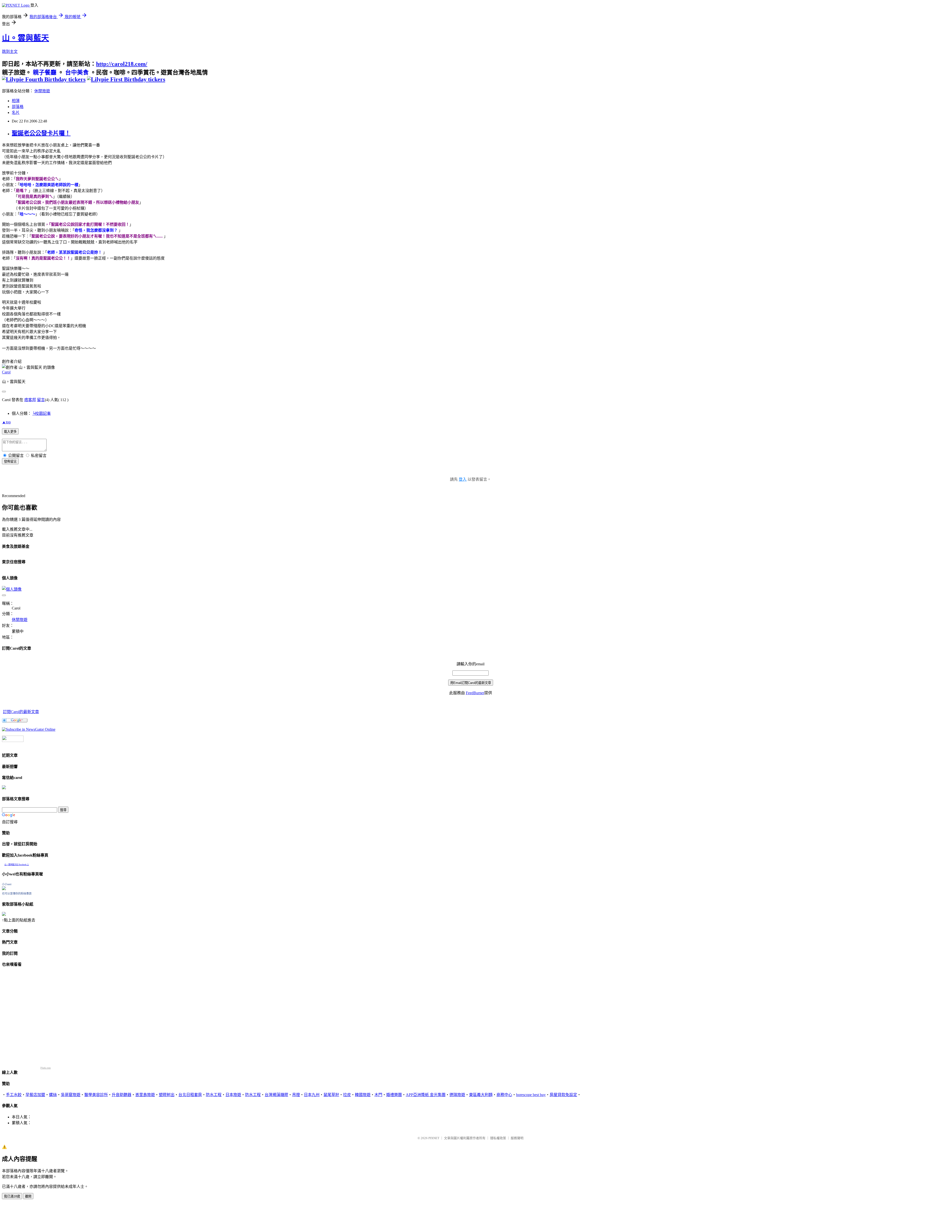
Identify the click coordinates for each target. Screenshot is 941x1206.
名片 (16, 112)
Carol (6, 372)
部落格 (18, 107)
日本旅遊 (233, 1095)
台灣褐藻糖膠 (276, 1095)
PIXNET (433, 1138)
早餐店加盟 (35, 1095)
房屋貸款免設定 (563, 1095)
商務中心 (504, 1095)
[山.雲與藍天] (28, 729)
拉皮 (347, 1095)
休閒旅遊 (42, 91)
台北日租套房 (190, 1095)
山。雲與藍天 (25, 38)
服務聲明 (517, 1138)
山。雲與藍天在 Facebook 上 (16, 864)
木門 (378, 1095)
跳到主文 (10, 51)
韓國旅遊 (363, 1095)
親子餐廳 (44, 72)
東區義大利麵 (481, 1095)
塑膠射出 (166, 1095)
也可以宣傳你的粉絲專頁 (17, 893)
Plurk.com (45, 1067)
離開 (28, 1196)
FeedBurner (475, 693)
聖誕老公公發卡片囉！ (41, 133)
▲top (6, 422)
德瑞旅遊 (457, 1095)
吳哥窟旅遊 (70, 1095)
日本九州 (312, 1095)
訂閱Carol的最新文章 (21, 712)
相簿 (16, 101)
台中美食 (77, 72)
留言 (41, 400)
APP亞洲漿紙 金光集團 (426, 1095)
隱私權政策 (498, 1138)
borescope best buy (531, 1095)
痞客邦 (30, 400)
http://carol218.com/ (121, 64)
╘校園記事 (41, 413)
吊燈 (296, 1095)
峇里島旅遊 (145, 1095)
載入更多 (10, 431)
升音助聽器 (121, 1095)
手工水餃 (14, 1095)
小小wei (6, 884)
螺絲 (53, 1095)
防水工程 (214, 1095)
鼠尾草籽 (331, 1095)
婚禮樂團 (394, 1095)
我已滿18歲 (12, 1196)
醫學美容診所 (96, 1095)
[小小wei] (4, 889)
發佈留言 (10, 461)
